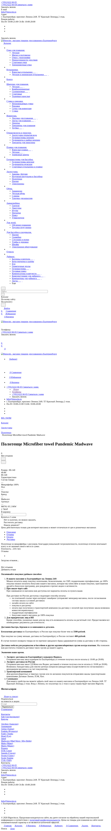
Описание (11, 532)
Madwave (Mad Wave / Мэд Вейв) (16, 741)
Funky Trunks (7, 734)
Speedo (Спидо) (8, 753)
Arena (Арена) (7, 729)
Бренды (4, 719)
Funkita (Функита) (9, 731)
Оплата (9, 537)
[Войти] (2, 340)
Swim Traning (7, 758)
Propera (4, 748)
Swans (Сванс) (7, 755)
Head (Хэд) (6, 736)
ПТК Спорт (6, 751)
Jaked (3, 738)
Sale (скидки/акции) (10, 717)
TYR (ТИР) (6, 760)
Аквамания (6, 726)
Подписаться (7, 707)
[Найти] (3, 305)
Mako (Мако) (7, 743)
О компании (6, 709)
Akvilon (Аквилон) (9, 724)
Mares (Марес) (7, 746)
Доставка (10, 539)
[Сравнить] (3, 462)
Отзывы (10, 534)
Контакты (5, 714)
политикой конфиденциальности (45, 820)
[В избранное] (3, 458)
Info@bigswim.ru (8, 12)
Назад (16, 389)
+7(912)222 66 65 (9, 2)
